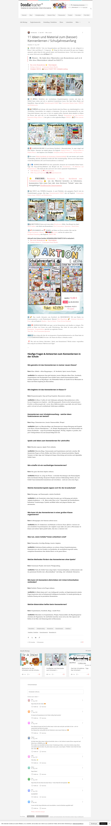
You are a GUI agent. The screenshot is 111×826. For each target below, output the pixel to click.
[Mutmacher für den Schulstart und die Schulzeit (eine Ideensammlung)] (31, 659)
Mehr (77, 22)
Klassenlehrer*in (52, 632)
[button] (89, 22)
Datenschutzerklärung (78, 823)
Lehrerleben (69, 22)
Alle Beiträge (23, 22)
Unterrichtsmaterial (43, 632)
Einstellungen (94, 823)
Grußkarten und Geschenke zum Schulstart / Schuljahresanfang (55, 669)
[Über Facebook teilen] (28, 637)
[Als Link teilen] (39, 637)
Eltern (61, 22)
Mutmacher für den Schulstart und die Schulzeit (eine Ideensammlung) (30, 669)
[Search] (90, 8)
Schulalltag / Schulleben (50, 22)
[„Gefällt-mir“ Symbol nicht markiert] (32, 707)
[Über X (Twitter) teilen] (32, 637)
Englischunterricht (35, 22)
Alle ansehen (88, 650)
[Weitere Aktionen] (82, 32)
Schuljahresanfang (41, 628)
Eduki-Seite (85, 7)
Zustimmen (103, 823)
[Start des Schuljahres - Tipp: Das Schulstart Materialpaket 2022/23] (80, 659)
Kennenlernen (50, 628)
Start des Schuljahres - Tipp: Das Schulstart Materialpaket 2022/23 (80, 669)
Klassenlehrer (31, 628)
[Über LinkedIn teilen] (35, 637)
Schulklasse (68, 628)
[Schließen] (109, 823)
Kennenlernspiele (59, 628)
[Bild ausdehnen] (37, 84)
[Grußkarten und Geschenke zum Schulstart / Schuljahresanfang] (55, 659)
